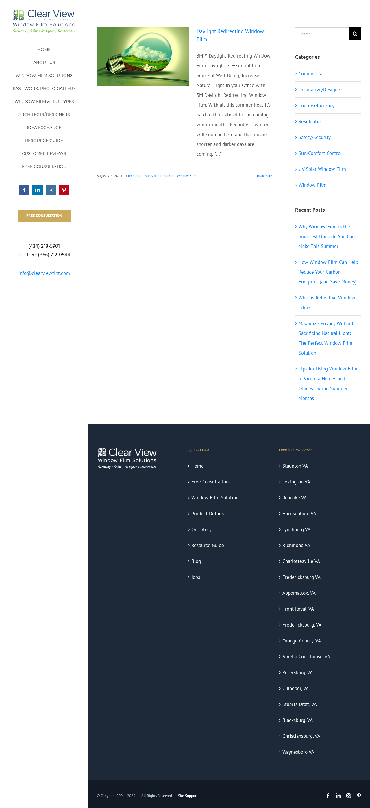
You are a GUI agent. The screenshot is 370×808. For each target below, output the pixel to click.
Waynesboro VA (298, 752)
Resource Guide (207, 545)
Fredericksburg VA (301, 577)
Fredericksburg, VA (301, 625)
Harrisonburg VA (299, 513)
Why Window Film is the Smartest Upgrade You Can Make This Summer (327, 236)
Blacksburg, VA (297, 720)
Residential (310, 121)
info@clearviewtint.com (44, 273)
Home (197, 466)
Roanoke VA (294, 497)
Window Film (186, 175)
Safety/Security (315, 137)
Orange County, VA (301, 640)
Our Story (201, 529)
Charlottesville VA (301, 561)
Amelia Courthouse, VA (306, 656)
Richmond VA (296, 545)
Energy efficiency (316, 105)
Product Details (207, 513)
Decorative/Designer (320, 89)
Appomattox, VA (299, 593)
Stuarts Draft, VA (299, 704)
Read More (264, 175)
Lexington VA (296, 482)
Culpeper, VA (295, 688)
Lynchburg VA (296, 529)
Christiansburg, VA (301, 736)
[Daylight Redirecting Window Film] (143, 56)
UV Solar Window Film (322, 169)
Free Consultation (210, 482)
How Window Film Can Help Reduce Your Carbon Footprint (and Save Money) (328, 272)
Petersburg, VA (297, 672)
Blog (196, 561)
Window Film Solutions (215, 497)
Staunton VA (295, 466)
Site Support (187, 795)
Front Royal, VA (298, 609)
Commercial (135, 175)
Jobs (195, 577)
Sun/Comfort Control (160, 175)
